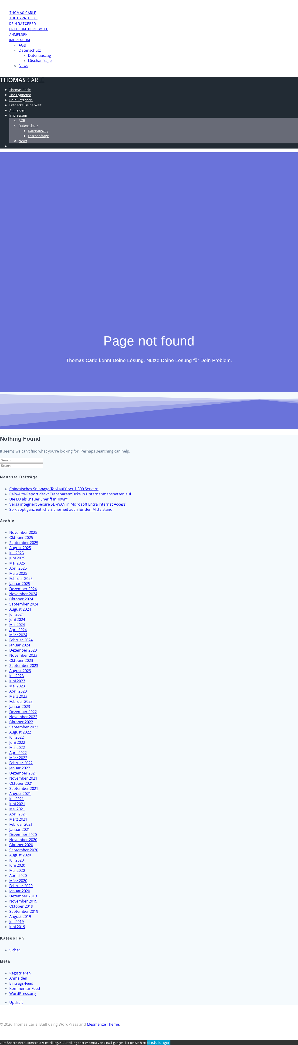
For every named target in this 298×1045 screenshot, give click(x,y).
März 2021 (18, 819)
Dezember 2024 (23, 588)
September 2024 (23, 604)
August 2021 (20, 793)
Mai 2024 (17, 624)
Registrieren (20, 973)
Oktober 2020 (21, 844)
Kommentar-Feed (24, 988)
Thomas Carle (22, 13)
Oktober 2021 (21, 783)
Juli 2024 (16, 614)
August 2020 (20, 855)
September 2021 (23, 788)
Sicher (14, 950)
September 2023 (23, 665)
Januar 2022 (19, 768)
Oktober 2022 (21, 721)
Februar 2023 (21, 701)
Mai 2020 (17, 870)
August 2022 (20, 732)
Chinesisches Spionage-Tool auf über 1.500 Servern (53, 488)
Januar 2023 (19, 706)
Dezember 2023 (23, 650)
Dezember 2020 (23, 834)
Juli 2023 (16, 675)
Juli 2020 (16, 860)
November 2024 (23, 593)
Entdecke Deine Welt (28, 29)
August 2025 (20, 547)
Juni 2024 (17, 619)
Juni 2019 (17, 926)
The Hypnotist (23, 18)
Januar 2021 (19, 829)
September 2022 (23, 727)
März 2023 (18, 696)
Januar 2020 (19, 890)
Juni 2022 (17, 742)
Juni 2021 (17, 803)
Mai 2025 (17, 563)
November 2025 (23, 532)
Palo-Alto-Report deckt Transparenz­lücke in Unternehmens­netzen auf (70, 494)
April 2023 (18, 691)
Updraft (16, 1002)
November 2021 (23, 778)
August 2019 (20, 916)
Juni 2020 (17, 865)
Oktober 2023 (21, 660)
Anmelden (18, 35)
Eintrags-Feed (21, 983)
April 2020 (18, 875)
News (23, 65)
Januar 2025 (19, 583)
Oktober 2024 (21, 599)
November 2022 (23, 716)
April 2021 (18, 814)
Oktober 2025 (21, 537)
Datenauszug (39, 55)
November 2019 (23, 901)
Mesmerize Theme (103, 1024)
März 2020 (18, 880)
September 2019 (23, 911)
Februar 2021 (21, 824)
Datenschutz (30, 50)
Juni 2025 (17, 558)
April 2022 (18, 752)
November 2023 (23, 655)
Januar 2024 (19, 645)
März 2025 (18, 573)
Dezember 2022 (23, 711)
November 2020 (23, 839)
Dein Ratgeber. (23, 24)
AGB (22, 45)
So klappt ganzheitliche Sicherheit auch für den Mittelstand (60, 509)
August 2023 (20, 670)
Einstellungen (158, 1042)
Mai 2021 (17, 809)
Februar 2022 (21, 762)
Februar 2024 (21, 640)
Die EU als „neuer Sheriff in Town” (38, 499)
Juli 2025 (16, 552)
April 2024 (18, 629)
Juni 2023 (17, 680)
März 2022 (18, 757)
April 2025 (18, 568)
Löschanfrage (40, 60)
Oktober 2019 (21, 906)
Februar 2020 (21, 885)
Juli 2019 (16, 921)
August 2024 (20, 609)
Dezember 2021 (23, 773)
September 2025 (23, 542)
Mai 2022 (17, 747)
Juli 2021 (16, 798)
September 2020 (23, 849)
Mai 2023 (17, 686)
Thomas (22, 80)
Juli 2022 (16, 737)
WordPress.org (22, 993)
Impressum (19, 40)
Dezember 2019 (23, 896)
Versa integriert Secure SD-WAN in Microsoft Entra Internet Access (67, 504)
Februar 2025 (21, 578)
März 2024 (18, 634)
